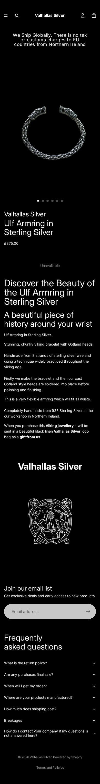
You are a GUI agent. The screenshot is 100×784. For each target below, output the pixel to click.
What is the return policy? (25, 663)
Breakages (13, 720)
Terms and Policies (50, 767)
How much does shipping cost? (30, 709)
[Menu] (6, 15)
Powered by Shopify (67, 757)
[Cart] (93, 15)
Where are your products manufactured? (38, 697)
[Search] (17, 15)
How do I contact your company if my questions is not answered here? (46, 733)
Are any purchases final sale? (28, 674)
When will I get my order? (25, 686)
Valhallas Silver (41, 757)
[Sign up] (88, 611)
